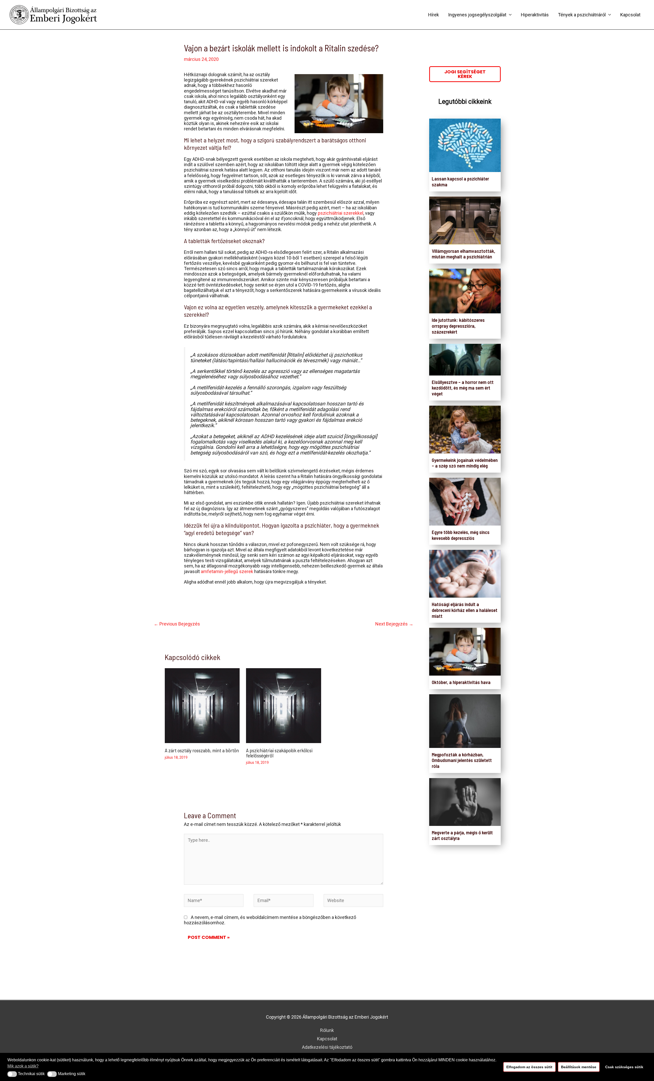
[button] (12, 1074)
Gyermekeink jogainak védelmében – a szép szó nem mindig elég (465, 463)
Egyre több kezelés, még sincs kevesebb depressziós (460, 535)
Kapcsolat (630, 14)
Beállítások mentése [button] (578, 1067)
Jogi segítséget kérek (465, 74)
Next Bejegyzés (394, 624)
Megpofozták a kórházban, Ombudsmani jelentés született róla (462, 760)
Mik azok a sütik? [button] (23, 1066)
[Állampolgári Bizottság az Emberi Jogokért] (53, 14)
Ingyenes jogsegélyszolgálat (477, 14)
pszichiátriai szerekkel (340, 213)
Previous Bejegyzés (177, 624)
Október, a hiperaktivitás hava (461, 682)
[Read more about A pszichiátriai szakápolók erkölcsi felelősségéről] (283, 705)
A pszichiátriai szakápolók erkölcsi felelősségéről (279, 752)
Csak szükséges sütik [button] (624, 1067)
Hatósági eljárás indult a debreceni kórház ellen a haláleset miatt (464, 610)
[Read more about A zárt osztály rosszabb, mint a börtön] (202, 705)
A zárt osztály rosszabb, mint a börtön (202, 750)
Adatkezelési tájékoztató (327, 1047)
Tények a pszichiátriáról (582, 14)
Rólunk (327, 1030)
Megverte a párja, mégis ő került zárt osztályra (462, 835)
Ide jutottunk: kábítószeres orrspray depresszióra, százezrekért (458, 326)
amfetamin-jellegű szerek (227, 571)
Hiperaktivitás (535, 14)
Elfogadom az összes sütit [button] (529, 1067)
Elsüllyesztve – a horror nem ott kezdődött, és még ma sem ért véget (463, 388)
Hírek (433, 14)
